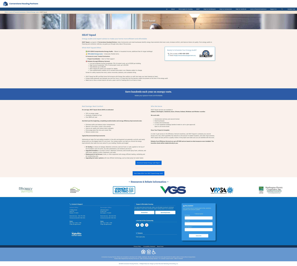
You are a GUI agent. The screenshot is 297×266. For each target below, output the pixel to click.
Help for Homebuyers (210, 9)
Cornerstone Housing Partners (23, 3)
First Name (187, 215)
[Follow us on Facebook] (137, 225)
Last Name (187, 221)
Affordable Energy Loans (95, 54)
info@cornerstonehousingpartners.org (184, 55)
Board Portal (160, 246)
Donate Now (144, 212)
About (173, 9)
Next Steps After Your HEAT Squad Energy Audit (148, 173)
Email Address (188, 227)
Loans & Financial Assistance (258, 9)
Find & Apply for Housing (185, 9)
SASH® (198, 9)
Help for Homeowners (226, 9)
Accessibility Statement (149, 246)
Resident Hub (291, 9)
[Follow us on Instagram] (146, 225)
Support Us (273, 9)
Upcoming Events (165, 212)
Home (6, 12)
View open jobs (140, 237)
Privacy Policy (137, 246)
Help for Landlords (241, 9)
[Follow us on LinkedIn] (142, 225)
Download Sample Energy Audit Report (148, 163)
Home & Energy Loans (33, 12)
